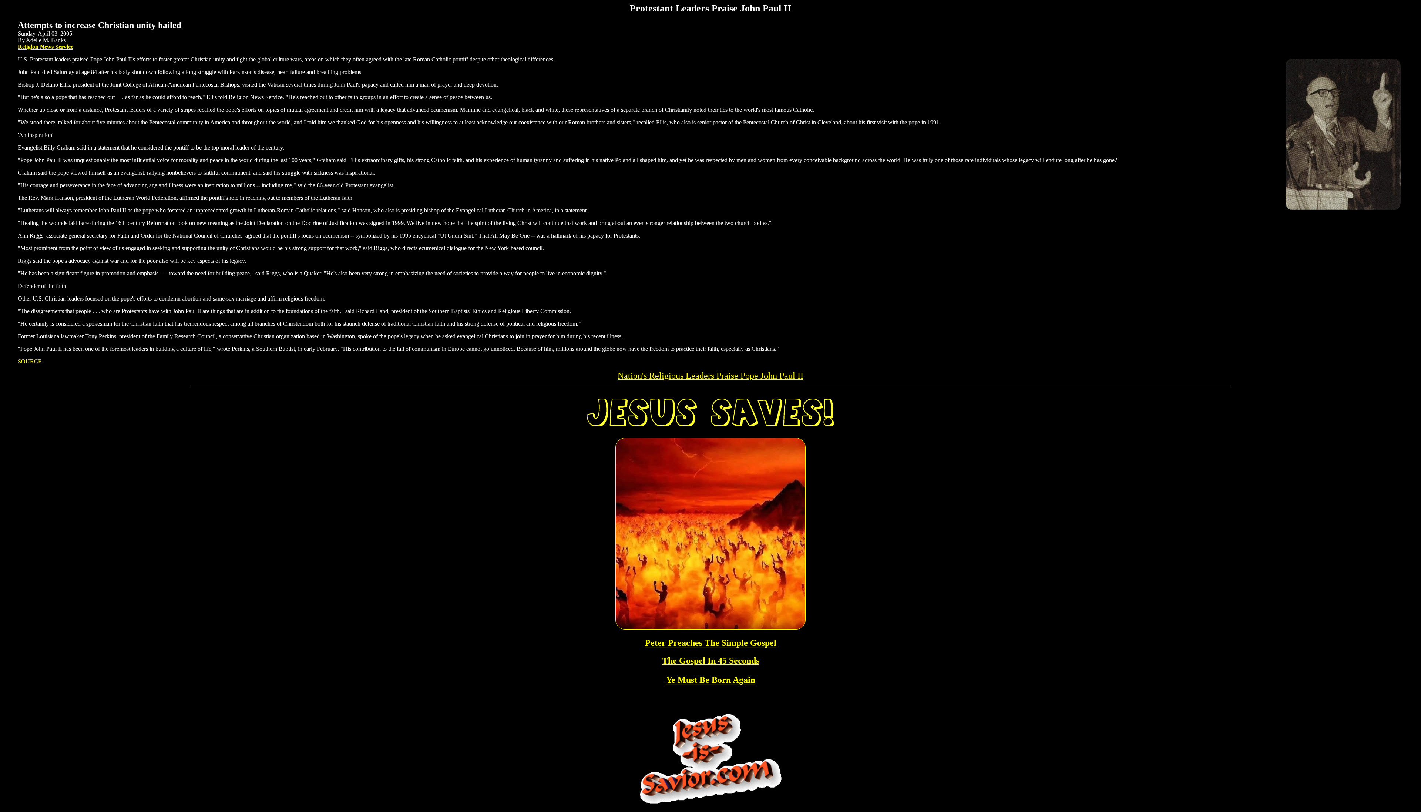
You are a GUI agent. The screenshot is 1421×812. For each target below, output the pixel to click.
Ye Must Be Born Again (710, 680)
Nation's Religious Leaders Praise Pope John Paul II (710, 375)
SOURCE (30, 361)
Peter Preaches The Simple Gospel (710, 643)
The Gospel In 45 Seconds (710, 660)
